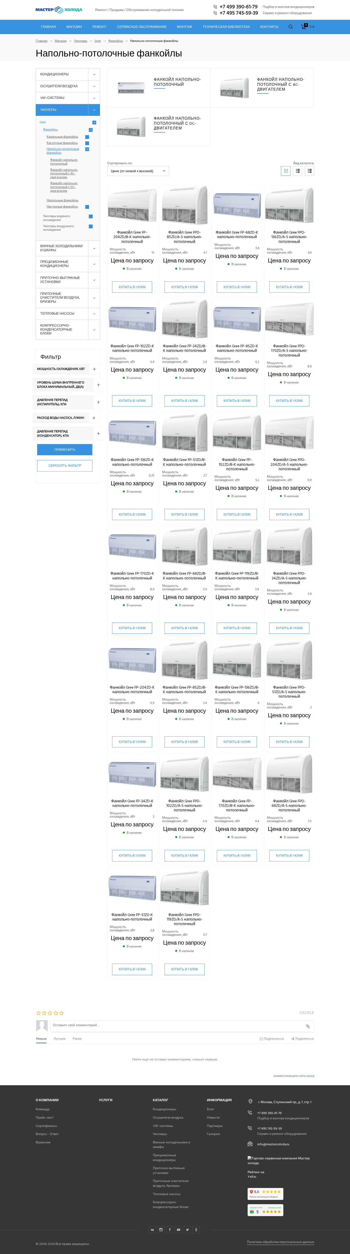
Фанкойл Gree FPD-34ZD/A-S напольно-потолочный (289, 578)
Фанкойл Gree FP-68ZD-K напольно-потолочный (237, 234)
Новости (213, 1117)
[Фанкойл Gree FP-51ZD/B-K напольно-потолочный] (184, 433)
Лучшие (59, 1038)
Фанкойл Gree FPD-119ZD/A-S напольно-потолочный (184, 919)
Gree (98, 41)
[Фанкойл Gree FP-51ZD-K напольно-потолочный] (132, 888)
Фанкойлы (115, 41)
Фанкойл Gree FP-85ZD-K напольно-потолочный (237, 348)
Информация (219, 1100)
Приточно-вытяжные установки (60, 280)
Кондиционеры (54, 74)
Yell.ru (252, 1176)
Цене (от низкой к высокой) (132, 171)
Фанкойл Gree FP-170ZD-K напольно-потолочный (132, 575)
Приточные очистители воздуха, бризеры (60, 298)
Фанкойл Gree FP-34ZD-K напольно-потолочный (132, 803)
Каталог (160, 1100)
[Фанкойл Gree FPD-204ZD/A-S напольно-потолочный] (289, 433)
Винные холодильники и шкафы (61, 248)
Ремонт (99, 27)
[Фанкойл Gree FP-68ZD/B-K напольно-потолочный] (184, 546)
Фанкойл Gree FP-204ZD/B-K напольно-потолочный (132, 237)
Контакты (269, 27)
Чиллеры (80, 41)
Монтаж (184, 27)
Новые (41, 1038)
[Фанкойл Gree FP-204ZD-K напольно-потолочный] (132, 660)
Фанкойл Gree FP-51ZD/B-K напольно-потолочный (184, 462)
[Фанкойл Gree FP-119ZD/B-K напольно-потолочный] (237, 546)
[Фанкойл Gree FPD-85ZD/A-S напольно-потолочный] (184, 205)
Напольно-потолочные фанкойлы (63, 151)
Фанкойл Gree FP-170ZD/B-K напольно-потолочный (237, 805)
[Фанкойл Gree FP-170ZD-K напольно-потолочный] (132, 546)
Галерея (213, 1134)
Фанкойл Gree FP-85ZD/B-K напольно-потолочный (184, 689)
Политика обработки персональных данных (280, 1242)
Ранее (77, 1038)
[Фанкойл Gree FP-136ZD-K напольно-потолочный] (132, 433)
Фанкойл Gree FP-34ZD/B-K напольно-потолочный (184, 348)
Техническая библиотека (226, 27)
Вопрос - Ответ (47, 1134)
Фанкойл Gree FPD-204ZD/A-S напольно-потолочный (289, 464)
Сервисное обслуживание (142, 27)
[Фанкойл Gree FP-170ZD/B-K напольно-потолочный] (237, 774)
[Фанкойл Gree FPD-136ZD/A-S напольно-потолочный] (289, 205)
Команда (43, 1109)
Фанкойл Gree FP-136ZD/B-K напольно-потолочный (237, 689)
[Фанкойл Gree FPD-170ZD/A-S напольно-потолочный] (289, 319)
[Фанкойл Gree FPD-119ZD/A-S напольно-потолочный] (184, 888)
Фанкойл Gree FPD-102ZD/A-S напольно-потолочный (184, 805)
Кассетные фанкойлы (62, 143)
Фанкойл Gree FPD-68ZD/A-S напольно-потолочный (289, 805)
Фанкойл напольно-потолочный (64, 162)
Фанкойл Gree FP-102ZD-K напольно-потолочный (132, 348)
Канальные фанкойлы (62, 137)
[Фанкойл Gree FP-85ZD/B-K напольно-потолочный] (184, 660)
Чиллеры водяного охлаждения (56, 218)
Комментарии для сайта (294, 1076)
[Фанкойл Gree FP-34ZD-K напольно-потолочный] (132, 774)
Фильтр (50, 356)
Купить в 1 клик (132, 287)
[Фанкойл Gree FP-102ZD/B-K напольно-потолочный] (237, 433)
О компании (47, 1100)
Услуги (105, 1100)
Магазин (74, 27)
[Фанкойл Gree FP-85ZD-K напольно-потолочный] (237, 319)
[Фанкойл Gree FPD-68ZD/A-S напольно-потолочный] (289, 774)
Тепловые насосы (57, 313)
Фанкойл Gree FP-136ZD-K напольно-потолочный (132, 462)
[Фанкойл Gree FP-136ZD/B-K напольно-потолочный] (237, 660)
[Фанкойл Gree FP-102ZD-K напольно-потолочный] (132, 319)
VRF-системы (52, 98)
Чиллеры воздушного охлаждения (58, 228)
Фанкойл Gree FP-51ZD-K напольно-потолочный (132, 917)
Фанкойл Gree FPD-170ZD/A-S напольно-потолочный (289, 350)
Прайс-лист (45, 1117)
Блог (210, 1109)
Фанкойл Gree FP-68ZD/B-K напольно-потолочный (184, 575)
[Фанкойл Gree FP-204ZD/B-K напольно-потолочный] (132, 205)
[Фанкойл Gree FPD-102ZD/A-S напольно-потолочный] (184, 774)
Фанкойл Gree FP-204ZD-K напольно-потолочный (132, 689)
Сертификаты (46, 1126)
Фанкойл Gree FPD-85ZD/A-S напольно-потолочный (184, 237)
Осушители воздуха (59, 86)
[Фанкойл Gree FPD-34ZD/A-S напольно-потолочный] (289, 546)
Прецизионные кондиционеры (54, 264)
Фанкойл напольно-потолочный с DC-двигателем (64, 187)
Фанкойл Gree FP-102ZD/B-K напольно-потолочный (237, 464)
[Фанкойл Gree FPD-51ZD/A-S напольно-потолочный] (289, 660)
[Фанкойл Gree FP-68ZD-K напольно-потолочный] (237, 205)
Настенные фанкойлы (62, 207)
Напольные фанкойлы (62, 201)
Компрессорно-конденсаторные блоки (56, 329)
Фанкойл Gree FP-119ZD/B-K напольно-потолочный (237, 575)
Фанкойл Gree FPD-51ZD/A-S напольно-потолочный (289, 692)
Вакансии (43, 1142)
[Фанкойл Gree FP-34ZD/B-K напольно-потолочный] (184, 319)
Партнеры (215, 1126)
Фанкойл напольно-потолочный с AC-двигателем (64, 173)
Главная (48, 27)
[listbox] (138, 171)
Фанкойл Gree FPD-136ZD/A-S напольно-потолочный (289, 237)
